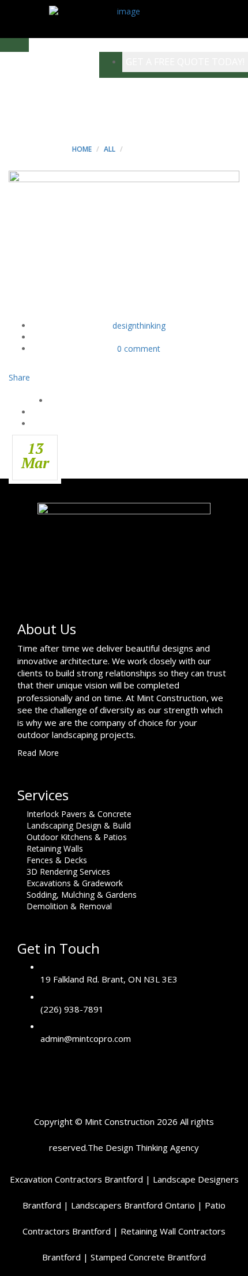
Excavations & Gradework (75, 883)
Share (19, 377)
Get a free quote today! (185, 61)
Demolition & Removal (69, 906)
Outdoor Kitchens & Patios (77, 836)
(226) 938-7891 (72, 1009)
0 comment (138, 348)
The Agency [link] (143, 1147)
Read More (39, 752)
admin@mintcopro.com (85, 1038)
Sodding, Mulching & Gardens (82, 894)
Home (82, 149)
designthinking (139, 325)
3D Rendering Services (68, 871)
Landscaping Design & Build (79, 825)
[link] (76, 1179)
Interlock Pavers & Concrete (79, 813)
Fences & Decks (57, 860)
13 (35, 455)
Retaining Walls (55, 848)
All (109, 149)
